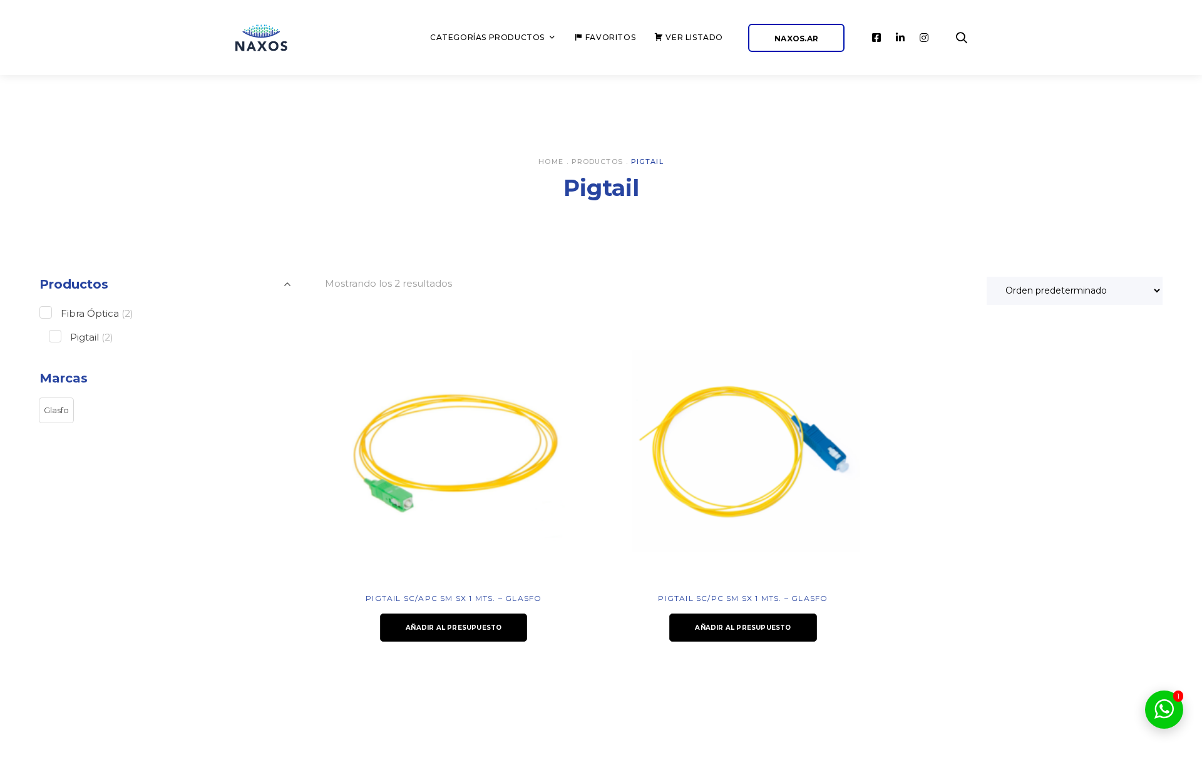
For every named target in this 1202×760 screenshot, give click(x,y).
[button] (56, 411)
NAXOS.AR (796, 38)
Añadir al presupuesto (453, 628)
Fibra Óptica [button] (97, 313)
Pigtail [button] (91, 337)
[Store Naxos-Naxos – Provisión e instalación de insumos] (275, 37)
